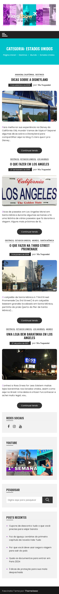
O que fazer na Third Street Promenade (29, 247)
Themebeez (31, 590)
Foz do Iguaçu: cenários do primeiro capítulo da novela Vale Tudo (28, 538)
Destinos (39, 74)
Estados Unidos (28, 159)
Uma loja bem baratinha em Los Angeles (29, 336)
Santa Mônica (47, 240)
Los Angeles (43, 159)
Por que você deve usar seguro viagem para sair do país (30, 549)
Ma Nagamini (44, 85)
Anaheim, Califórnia (24, 74)
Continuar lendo (29, 150)
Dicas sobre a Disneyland (29, 79)
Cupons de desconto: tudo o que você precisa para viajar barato (29, 527)
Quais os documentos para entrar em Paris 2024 (29, 560)
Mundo (35, 240)
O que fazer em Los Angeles (29, 163)
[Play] (29, 462)
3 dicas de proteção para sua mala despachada (28, 570)
